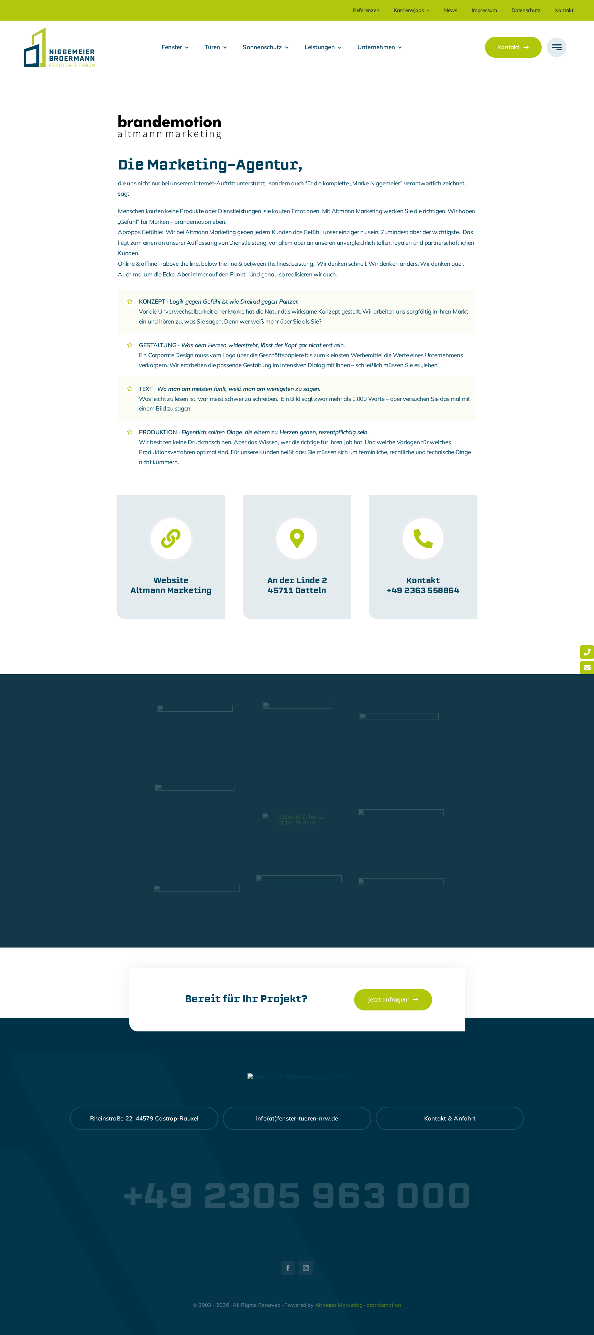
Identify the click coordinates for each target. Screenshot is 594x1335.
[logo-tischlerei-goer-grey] (299, 878)
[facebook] (288, 1268)
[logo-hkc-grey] (297, 704)
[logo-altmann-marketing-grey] (401, 812)
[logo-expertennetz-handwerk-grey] (195, 707)
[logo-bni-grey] (194, 786)
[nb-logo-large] (59, 30)
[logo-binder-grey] (197, 887)
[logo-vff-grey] (399, 716)
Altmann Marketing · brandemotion (358, 1305)
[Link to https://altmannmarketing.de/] (171, 538)
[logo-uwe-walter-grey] (401, 881)
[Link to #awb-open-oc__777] (556, 47)
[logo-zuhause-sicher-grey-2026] (297, 816)
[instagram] (306, 1268)
